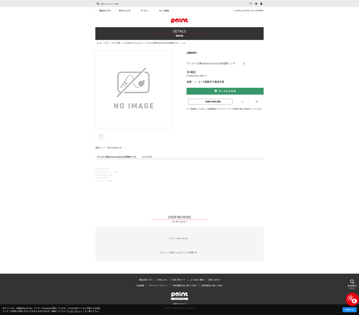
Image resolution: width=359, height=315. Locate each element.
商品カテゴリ (105, 10)
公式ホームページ (178, 304)
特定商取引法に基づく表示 (184, 285)
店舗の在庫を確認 (213, 101)
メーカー (144, 10)
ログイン (183, 252)
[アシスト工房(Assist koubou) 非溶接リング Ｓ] (134, 89)
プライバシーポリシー (158, 285)
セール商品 (164, 10)
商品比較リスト (146, 279)
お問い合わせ (214, 279)
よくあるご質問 (197, 279)
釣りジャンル (125, 10)
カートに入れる (227, 91)
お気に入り (162, 279)
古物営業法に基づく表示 (212, 285)
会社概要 (140, 285)
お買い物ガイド (178, 279)
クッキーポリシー (75, 311)
